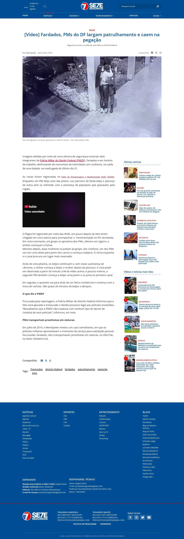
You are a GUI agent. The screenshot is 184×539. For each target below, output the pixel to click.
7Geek (145, 416)
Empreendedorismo (151, 438)
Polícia (25, 442)
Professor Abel (149, 467)
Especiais (133, 15)
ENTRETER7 (104, 425)
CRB (65, 419)
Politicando (147, 464)
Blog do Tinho (148, 431)
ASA (65, 416)
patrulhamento (86, 369)
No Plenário (147, 460)
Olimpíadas (27, 438)
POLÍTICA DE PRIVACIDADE (84, 524)
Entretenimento (104, 16)
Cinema (102, 422)
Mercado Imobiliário (151, 457)
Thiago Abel (148, 477)
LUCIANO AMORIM (150, 447)
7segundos (36, 369)
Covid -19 (26, 429)
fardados (70, 369)
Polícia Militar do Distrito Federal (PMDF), (63, 160)
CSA (65, 422)
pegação (102, 369)
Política (26, 445)
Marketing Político (150, 454)
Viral (24, 455)
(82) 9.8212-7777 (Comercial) (70, 517)
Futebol (67, 425)
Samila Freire (148, 473)
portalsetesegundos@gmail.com (73, 520)
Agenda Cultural (29, 416)
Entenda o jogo (149, 441)
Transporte (27, 451)
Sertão (25, 448)
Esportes (73, 16)
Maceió (26, 432)
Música (102, 429)
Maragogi (26, 435)
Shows (102, 435)
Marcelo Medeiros (150, 451)
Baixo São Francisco (31, 425)
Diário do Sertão (149, 434)
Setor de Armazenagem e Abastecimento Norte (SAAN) (87, 177)
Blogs (156, 16)
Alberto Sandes (149, 419)
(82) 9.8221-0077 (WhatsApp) (105, 515)
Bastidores (147, 422)
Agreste (26, 419)
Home (25, 15)
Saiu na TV (103, 432)
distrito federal (53, 369)
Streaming (103, 438)
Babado (102, 416)
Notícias (48, 16)
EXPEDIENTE (29, 479)
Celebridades (104, 419)
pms (34, 373)
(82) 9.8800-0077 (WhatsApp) (70, 515)
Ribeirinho (147, 470)
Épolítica (146, 444)
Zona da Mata (28, 458)
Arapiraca (27, 422)
